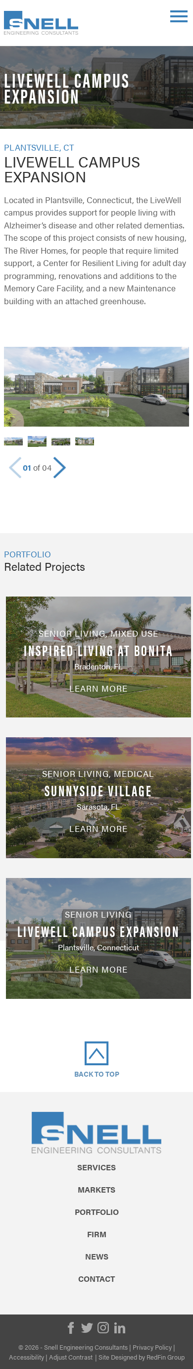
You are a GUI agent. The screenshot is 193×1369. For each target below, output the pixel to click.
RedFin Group (165, 1357)
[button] (59, 468)
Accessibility (26, 1357)
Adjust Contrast (71, 1357)
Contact (96, 1279)
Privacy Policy (152, 1347)
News (96, 1256)
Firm (96, 1234)
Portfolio (97, 1212)
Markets (96, 1190)
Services (96, 1167)
